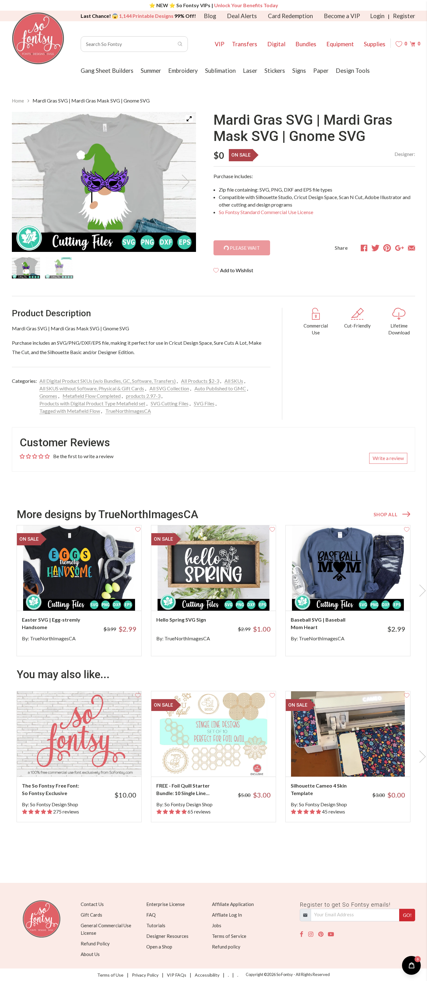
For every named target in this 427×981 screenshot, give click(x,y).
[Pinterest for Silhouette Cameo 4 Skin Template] (356, 764)
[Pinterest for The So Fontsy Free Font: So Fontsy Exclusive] (88, 764)
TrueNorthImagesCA (128, 411)
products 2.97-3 (143, 396)
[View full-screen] (189, 119)
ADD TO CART (116, 598)
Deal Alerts (242, 16)
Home (18, 100)
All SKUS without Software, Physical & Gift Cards (91, 388)
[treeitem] (26, 267)
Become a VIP (342, 16)
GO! (407, 915)
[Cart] (412, 44)
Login (377, 16)
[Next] (183, 181)
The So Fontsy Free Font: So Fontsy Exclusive (50, 789)
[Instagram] (310, 934)
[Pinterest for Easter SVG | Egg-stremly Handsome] (88, 598)
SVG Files (204, 403)
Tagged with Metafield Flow (69, 411)
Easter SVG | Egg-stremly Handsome (51, 623)
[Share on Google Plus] (399, 248)
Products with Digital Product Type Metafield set (92, 403)
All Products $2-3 (200, 381)
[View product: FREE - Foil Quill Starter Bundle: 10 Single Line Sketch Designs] (213, 734)
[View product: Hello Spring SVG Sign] (213, 568)
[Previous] (24, 181)
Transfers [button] (244, 44)
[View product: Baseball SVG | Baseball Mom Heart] (348, 568)
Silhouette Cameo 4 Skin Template (319, 789)
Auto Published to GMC (220, 388)
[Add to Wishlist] (137, 528)
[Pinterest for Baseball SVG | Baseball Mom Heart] (356, 598)
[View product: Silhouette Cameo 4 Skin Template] (348, 734)
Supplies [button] (374, 44)
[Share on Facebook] (364, 248)
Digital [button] (276, 44)
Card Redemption (290, 16)
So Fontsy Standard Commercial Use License (266, 212)
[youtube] (331, 934)
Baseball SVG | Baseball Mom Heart (318, 623)
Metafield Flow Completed (92, 396)
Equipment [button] (340, 44)
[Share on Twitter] (375, 248)
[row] (213, 590)
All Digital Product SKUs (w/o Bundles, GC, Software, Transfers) (107, 381)
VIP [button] (219, 44)
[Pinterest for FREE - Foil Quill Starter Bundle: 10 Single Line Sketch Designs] (222, 764)
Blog (210, 16)
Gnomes (48, 396)
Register (404, 16)
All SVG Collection (169, 388)
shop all (385, 514)
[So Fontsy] (38, 38)
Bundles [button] (305, 44)
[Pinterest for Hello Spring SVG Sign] (222, 598)
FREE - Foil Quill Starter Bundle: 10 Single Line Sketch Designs (183, 790)
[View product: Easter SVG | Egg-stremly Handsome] (79, 568)
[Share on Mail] (411, 248)
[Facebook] (301, 934)
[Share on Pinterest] (387, 248)
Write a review (388, 458)
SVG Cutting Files (169, 403)
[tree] (104, 267)
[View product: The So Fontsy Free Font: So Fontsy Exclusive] (79, 734)
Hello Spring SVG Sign (181, 620)
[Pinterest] (320, 934)
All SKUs (233, 381)
